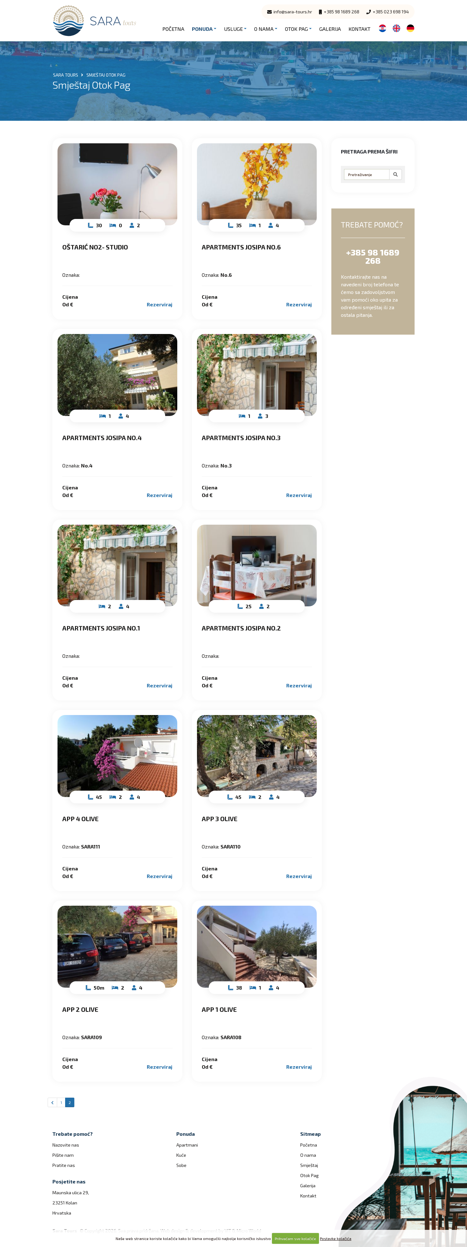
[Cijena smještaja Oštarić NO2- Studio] (117, 184)
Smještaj (309, 1165)
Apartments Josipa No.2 (241, 628)
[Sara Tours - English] (396, 27)
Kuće (181, 1155)
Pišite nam (63, 1155)
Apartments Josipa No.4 (102, 437)
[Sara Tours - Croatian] (382, 27)
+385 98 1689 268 (341, 11)
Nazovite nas (65, 1145)
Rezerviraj (160, 304)
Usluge (233, 29)
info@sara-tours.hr (292, 11)
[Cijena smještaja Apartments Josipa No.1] (117, 566)
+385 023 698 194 (390, 11)
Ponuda (202, 29)
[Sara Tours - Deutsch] (410, 27)
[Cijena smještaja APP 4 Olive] (117, 756)
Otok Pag (296, 29)
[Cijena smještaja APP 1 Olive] (257, 947)
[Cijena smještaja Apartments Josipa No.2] (257, 566)
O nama (264, 29)
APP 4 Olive (80, 818)
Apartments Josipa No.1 (101, 628)
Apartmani (187, 1145)
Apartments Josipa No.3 (241, 437)
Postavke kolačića (335, 1238)
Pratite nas (63, 1165)
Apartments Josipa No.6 (241, 247)
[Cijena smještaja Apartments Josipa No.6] (257, 184)
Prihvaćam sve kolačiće (295, 1238)
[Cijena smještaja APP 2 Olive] (117, 947)
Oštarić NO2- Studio (95, 247)
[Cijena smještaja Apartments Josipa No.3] (257, 375)
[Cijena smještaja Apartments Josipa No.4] (117, 375)
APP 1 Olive (219, 1009)
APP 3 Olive (219, 818)
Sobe (181, 1165)
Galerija (330, 29)
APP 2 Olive (80, 1009)
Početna (173, 29)
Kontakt (359, 29)
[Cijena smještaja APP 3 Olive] (257, 756)
